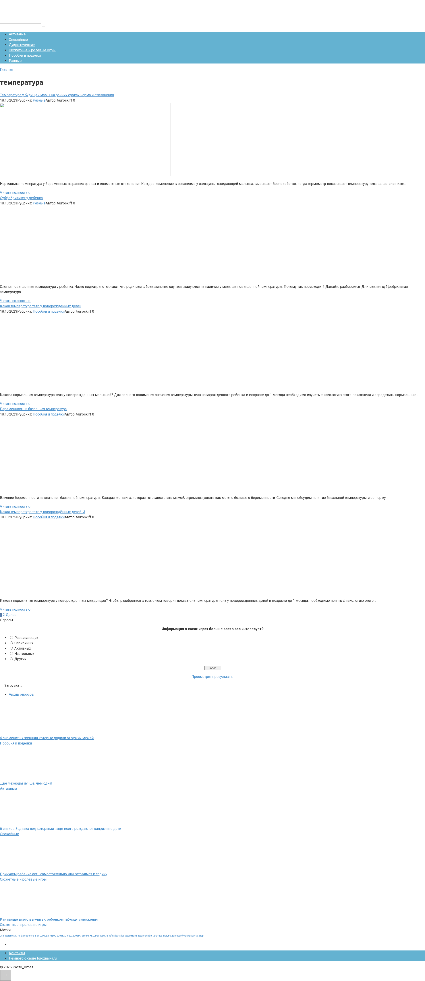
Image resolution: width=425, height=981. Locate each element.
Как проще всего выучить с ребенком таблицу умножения (49, 919)
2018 (60, 936)
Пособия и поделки (25, 55)
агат (156, 936)
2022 (71, 936)
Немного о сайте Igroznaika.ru (33, 958)
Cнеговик (84, 936)
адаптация (164, 936)
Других (20, 659)
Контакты (17, 953)
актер (200, 936)
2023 (76, 936)
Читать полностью (15, 192)
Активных (22, 648)
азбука (182, 936)
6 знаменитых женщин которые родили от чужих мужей (47, 738)
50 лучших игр (46, 936)
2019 (66, 936)
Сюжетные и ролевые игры (32, 50)
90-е (56, 936)
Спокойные (18, 39)
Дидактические (22, 45)
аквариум (191, 936)
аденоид (174, 936)
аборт (116, 936)
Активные (17, 34)
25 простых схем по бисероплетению (19, 936)
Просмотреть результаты (212, 677)
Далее (11, 615)
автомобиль (147, 936)
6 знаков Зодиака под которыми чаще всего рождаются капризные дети (60, 829)
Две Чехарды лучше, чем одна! (26, 783)
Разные (15, 61)
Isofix (110, 936)
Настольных (24, 654)
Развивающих (26, 638)
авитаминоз (134, 936)
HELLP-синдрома (98, 936)
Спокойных (23, 643)
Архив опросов (21, 694)
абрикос (123, 936)
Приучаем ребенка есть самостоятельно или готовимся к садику (53, 874)
